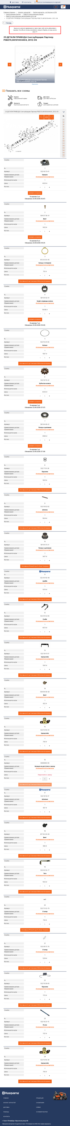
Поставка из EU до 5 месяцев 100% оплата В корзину (35, 281)
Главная (5, 1098)
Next (60, 64)
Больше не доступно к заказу (45, 766)
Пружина (45, 472)
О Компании (40, 1103)
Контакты (27, 2)
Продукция (39, 1098)
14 (63, 150)
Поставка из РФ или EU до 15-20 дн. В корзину (35, 566)
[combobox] (35, 111)
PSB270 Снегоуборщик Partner (34, 14)
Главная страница (9, 12)
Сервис (38, 1107)
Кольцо (44, 345)
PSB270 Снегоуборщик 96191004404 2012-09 (21, 16)
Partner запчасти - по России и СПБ (45, 12)
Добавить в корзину (35, 193)
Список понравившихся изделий (48, 1)
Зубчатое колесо (45, 383)
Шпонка (45, 510)
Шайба (45, 581)
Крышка (45, 175)
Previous (9, 64)
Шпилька (45, 799)
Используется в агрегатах (45, 177)
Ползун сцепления (44, 427)
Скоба (45, 619)
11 (63, 143)
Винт (44, 219)
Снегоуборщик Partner (13, 14)
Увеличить (35, 84)
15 (63, 152)
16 (63, 155)
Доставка (15, 2)
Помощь (6, 1112)
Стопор (44, 912)
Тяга (44, 873)
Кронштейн (45, 657)
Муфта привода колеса (45, 301)
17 (63, 157)
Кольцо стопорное (45, 263)
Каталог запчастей (24, 12)
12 (63, 145)
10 (63, 141)
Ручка (45, 1025)
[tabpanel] (35, 65)
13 (63, 148)
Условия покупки (42, 1112)
